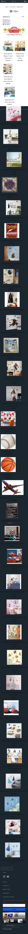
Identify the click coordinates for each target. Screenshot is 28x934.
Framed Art (6, 19)
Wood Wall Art (7, 23)
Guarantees (6, 893)
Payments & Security (8, 897)
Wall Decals (7, 22)
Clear (23, 16)
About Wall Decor (11, 925)
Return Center (6, 889)
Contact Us (6, 885)
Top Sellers (7, 24)
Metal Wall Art (7, 20)
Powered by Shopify (7, 929)
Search (5, 882)
